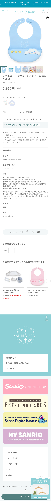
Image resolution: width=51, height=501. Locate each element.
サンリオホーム (12, 452)
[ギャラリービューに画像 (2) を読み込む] (11, 69)
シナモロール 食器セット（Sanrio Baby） (11, 291)
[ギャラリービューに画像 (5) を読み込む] (32, 69)
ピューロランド (12, 458)
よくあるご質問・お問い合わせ (18, 363)
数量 (4, 112)
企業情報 (9, 475)
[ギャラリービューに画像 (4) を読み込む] (25, 69)
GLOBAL (9, 469)
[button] (3, 11)
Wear (5, 251)
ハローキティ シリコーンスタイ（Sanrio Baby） (37, 291)
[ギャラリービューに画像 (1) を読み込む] (3, 69)
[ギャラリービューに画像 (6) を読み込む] (39, 69)
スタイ (11, 251)
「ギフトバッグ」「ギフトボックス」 (25, 192)
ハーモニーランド (12, 464)
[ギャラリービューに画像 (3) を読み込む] (18, 69)
